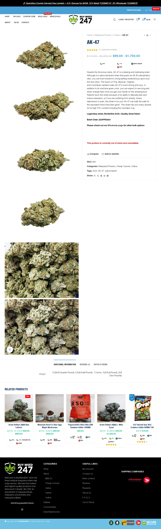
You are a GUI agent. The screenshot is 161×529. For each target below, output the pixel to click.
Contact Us (87, 474)
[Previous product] (144, 35)
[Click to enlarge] (10, 349)
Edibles (47, 503)
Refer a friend (88, 479)
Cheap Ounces (123, 167)
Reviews (86, 484)
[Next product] (150, 35)
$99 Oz (48, 479)
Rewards (86, 488)
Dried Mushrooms (52, 512)
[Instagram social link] (154, 19)
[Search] (114, 19)
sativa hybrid (111, 171)
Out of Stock (88, 503)
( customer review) (108, 50)
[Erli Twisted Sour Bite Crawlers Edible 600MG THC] (142, 408)
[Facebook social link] (94, 176)
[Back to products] (147, 35)
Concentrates (50, 507)
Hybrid (48, 493)
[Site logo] (80, 20)
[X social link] (98, 176)
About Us (86, 493)
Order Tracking (134, 10)
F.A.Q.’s (86, 498)
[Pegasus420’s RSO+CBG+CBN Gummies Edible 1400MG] (80, 408)
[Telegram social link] (107, 176)
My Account (88, 469)
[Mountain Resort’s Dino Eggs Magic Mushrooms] (50, 408)
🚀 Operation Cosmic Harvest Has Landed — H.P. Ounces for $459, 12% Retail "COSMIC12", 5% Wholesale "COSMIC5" (80, 3)
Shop (46, 469)
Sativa (48, 488)
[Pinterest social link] (101, 176)
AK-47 (101, 171)
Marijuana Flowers (103, 35)
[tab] (65, 363)
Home (89, 35)
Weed (46, 474)
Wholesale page (115, 126)
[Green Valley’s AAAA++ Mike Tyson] (111, 408)
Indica (117, 35)
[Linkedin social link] (104, 176)
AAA (95, 171)
